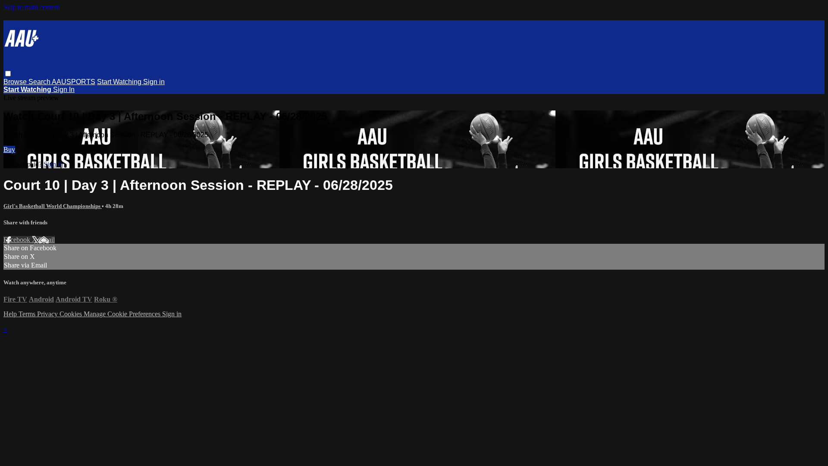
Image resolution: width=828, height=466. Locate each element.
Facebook (17, 239)
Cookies (72, 314)
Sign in (154, 81)
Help (11, 314)
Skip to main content (31, 7)
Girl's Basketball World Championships (52, 206)
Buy (9, 149)
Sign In (64, 89)
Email (47, 239)
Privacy (48, 314)
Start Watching (120, 81)
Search (40, 81)
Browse (15, 81)
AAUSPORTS (73, 81)
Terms (28, 314)
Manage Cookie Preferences (123, 314)
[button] (8, 73)
